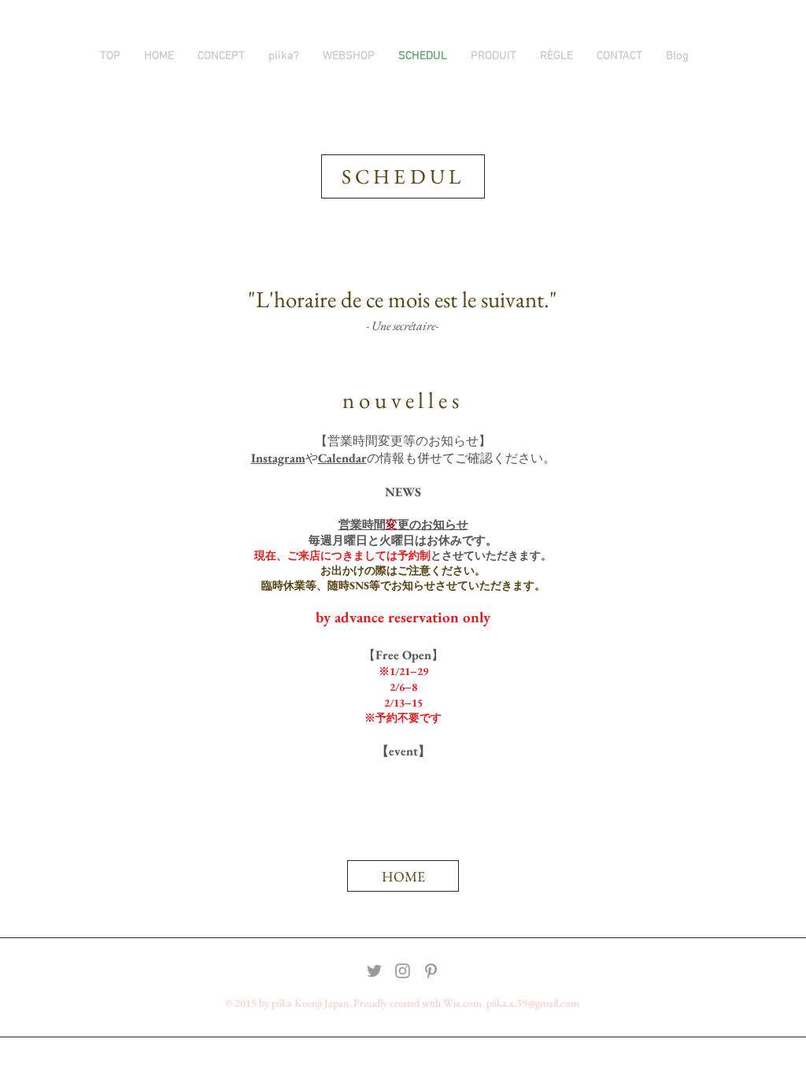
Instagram (278, 458)
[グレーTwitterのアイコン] (374, 971)
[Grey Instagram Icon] (402, 971)
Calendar (342, 458)
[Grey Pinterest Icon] (431, 971)
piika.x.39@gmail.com (532, 1003)
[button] (493, 56)
